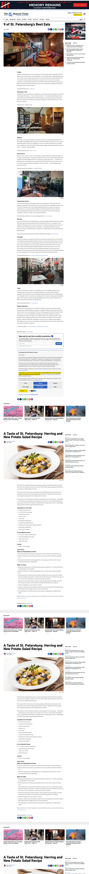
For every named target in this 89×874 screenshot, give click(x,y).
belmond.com (55, 233)
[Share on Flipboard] (60, 29)
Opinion (29, 19)
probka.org (32, 88)
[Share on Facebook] (49, 29)
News (7, 19)
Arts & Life (35, 19)
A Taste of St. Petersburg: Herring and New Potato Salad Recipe (33, 435)
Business (24, 19)
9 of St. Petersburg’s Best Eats (27, 24)
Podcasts (42, 19)
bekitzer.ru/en (33, 150)
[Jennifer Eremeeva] (5, 442)
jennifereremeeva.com (22, 598)
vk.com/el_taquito (48, 216)
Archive (47, 19)
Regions (19, 19)
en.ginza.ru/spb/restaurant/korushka (39, 255)
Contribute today (77, 14)
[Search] (84, 19)
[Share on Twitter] (51, 29)
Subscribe (58, 343)
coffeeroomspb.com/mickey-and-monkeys (38, 326)
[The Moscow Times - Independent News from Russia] (16, 14)
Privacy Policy (29, 345)
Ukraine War (12, 19)
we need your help (23, 370)
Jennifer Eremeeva (11, 441)
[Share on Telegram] (53, 29)
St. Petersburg (29, 331)
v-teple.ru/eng (34, 303)
